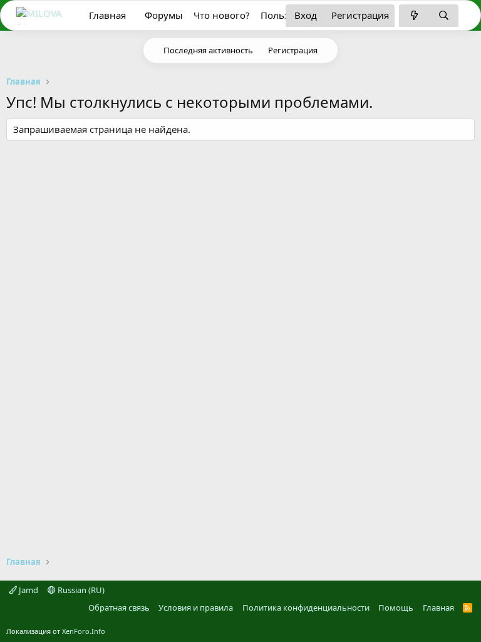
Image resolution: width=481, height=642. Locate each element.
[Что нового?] (413, 15)
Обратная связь (119, 607)
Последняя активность (208, 50)
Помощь (395, 607)
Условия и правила (195, 607)
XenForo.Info (83, 631)
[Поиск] (443, 15)
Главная (107, 15)
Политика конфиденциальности (306, 607)
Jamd (27, 590)
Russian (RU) (80, 590)
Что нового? (222, 15)
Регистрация (293, 50)
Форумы (164, 15)
